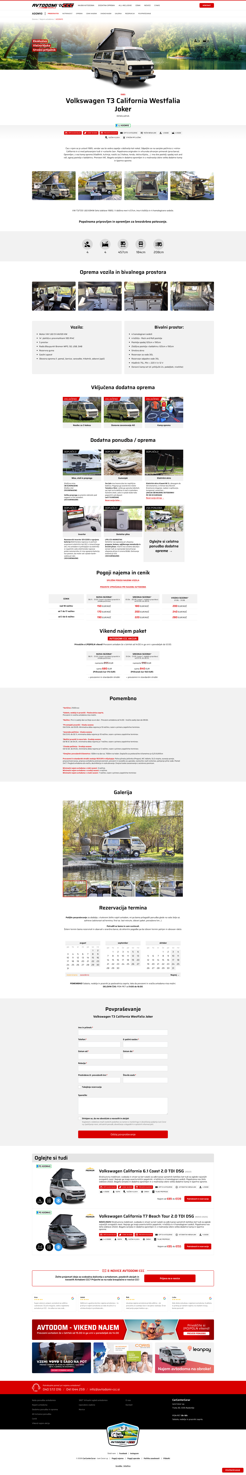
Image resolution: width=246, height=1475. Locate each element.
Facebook (123, 1453)
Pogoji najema (118, 1458)
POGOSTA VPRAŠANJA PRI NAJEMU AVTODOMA (123, 587)
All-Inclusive (125, 5)
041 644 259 (75, 1389)
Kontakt (129, 1404)
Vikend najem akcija (41, 1423)
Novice (147, 5)
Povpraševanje (144, 13)
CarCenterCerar (89, 1458)
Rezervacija (130, 13)
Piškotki (166, 1458)
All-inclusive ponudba (41, 1414)
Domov (35, 19)
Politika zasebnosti (152, 1458)
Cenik (137, 5)
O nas (157, 5)
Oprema (79, 13)
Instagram (134, 1453)
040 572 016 (52, 1389)
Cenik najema (91, 13)
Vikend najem (105, 13)
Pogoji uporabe (133, 1458)
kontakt (207, 5)
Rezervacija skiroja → (155, 498)
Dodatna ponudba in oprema (45, 1409)
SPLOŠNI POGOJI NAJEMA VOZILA (123, 580)
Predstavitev (53, 13)
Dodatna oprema (106, 5)
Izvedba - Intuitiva (123, 1466)
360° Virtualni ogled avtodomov (93, 1400)
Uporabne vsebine (87, 1404)
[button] (75, 889)
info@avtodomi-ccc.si (105, 1389)
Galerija (118, 13)
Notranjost (67, 13)
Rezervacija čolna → (113, 500)
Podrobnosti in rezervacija (198, 1198)
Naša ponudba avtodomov (44, 1400)
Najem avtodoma (86, 5)
